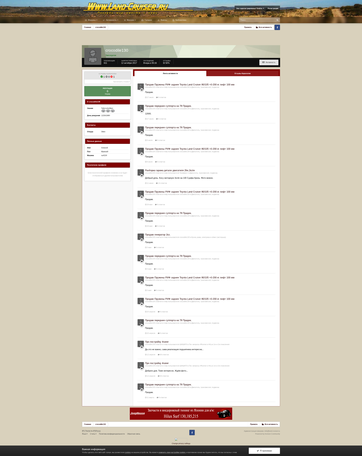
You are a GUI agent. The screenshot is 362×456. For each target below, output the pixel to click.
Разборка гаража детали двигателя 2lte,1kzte (170, 170)
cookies (128, 452)
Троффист (184, 173)
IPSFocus (97, 431)
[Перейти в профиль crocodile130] (141, 87)
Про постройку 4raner (157, 341)
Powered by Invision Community (267, 434)
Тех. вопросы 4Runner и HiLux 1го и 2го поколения (209, 344)
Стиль (92, 434)
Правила (248, 27)
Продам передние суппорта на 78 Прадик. (168, 106)
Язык (84, 434)
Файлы (163, 20)
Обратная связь (133, 434)
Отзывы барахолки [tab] (242, 73)
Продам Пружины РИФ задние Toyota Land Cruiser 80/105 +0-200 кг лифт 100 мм (189, 84)
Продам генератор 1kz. (158, 234)
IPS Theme (86, 431)
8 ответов (162, 97)
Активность (111, 20)
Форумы (91, 20)
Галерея (148, 20)
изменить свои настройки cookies (172, 452)
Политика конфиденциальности (112, 434)
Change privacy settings (181, 444)
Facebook (277, 27)
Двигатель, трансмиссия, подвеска (205, 87)
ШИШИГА (183, 344)
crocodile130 (150, 87)
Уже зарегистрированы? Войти (249, 8)
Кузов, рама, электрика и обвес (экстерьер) (208, 237)
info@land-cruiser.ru (272, 431)
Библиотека (180, 20)
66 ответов (164, 355)
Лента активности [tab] (170, 73)
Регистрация (273, 8)
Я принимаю (265, 450)
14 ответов (162, 183)
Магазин (130, 20)
